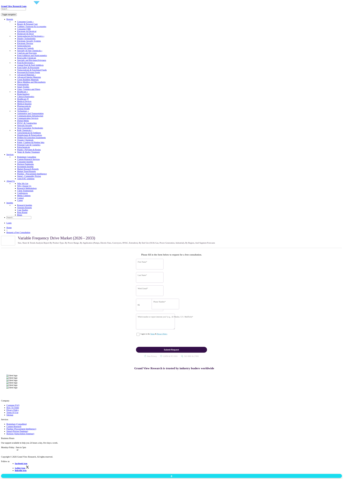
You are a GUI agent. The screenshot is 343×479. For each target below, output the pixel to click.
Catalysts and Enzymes (27, 53)
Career (20, 200)
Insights (9, 203)
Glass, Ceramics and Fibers (28, 89)
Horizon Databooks (25, 164)
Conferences (22, 193)
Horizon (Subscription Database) (20, 434)
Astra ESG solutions (25, 179)
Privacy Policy (162, 334)
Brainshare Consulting (26, 157)
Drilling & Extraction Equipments (31, 137)
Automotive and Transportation (30, 113)
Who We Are (22, 183)
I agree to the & (153, 334)
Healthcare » (22, 92)
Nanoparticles (23, 84)
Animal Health (23, 108)
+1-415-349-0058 (8, 450)
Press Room (22, 212)
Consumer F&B (24, 29)
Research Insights (24, 205)
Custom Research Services (28, 159)
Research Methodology (27, 188)
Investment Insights (25, 166)
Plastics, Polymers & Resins (29, 150)
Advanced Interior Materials (29, 77)
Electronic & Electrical (26, 31)
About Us (10, 181)
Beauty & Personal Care (27, 24)
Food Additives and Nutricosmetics (32, 55)
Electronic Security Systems (29, 41)
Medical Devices (24, 101)
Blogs (19, 215)
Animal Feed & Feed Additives (30, 65)
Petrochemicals (23, 147)
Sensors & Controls (25, 48)
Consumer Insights (25, 162)
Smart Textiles (23, 87)
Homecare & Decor (25, 34)
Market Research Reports (28, 169)
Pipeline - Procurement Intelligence (32, 174)
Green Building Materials (28, 79)
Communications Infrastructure (30, 116)
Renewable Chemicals (26, 58)
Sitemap (9, 415)
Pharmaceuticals (24, 106)
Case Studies (22, 210)
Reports (9, 19)
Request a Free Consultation (18, 232)
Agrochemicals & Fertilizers (29, 133)
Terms (152, 334)
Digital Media (23, 121)
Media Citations (24, 195)
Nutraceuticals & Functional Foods (32, 70)
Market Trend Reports (26, 171)
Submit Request (171, 350)
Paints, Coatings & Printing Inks (30, 142)
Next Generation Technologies (30, 128)
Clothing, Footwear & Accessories (31, 26)
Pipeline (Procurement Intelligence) (21, 429)
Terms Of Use (12, 412)
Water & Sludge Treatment (28, 152)
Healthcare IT (23, 99)
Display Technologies (26, 38)
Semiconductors (24, 46)
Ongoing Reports (24, 207)
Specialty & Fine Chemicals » (29, 51)
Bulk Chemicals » (24, 130)
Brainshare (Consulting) (16, 424)
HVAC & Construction (27, 123)
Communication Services (27, 118)
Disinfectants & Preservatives (29, 135)
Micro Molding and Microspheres (31, 82)
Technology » (23, 111)
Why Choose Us (24, 186)
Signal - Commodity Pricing (29, 176)
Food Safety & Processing (28, 67)
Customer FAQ (12, 405)
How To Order (12, 408)
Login (9, 223)
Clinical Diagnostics (25, 96)
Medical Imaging (24, 104)
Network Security (24, 125)
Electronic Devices (25, 43)
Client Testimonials (25, 191)
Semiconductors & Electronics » (30, 36)
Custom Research (13, 426)
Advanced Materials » (26, 75)
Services (10, 154)
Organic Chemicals (25, 140)
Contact (20, 198)
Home (9, 227)
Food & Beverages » (26, 63)
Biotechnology (23, 94)
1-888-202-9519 (26, 450)
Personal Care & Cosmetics (28, 145)
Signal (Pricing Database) (17, 431)
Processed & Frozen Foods (28, 72)
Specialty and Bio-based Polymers (31, 60)
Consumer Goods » (25, 22)
